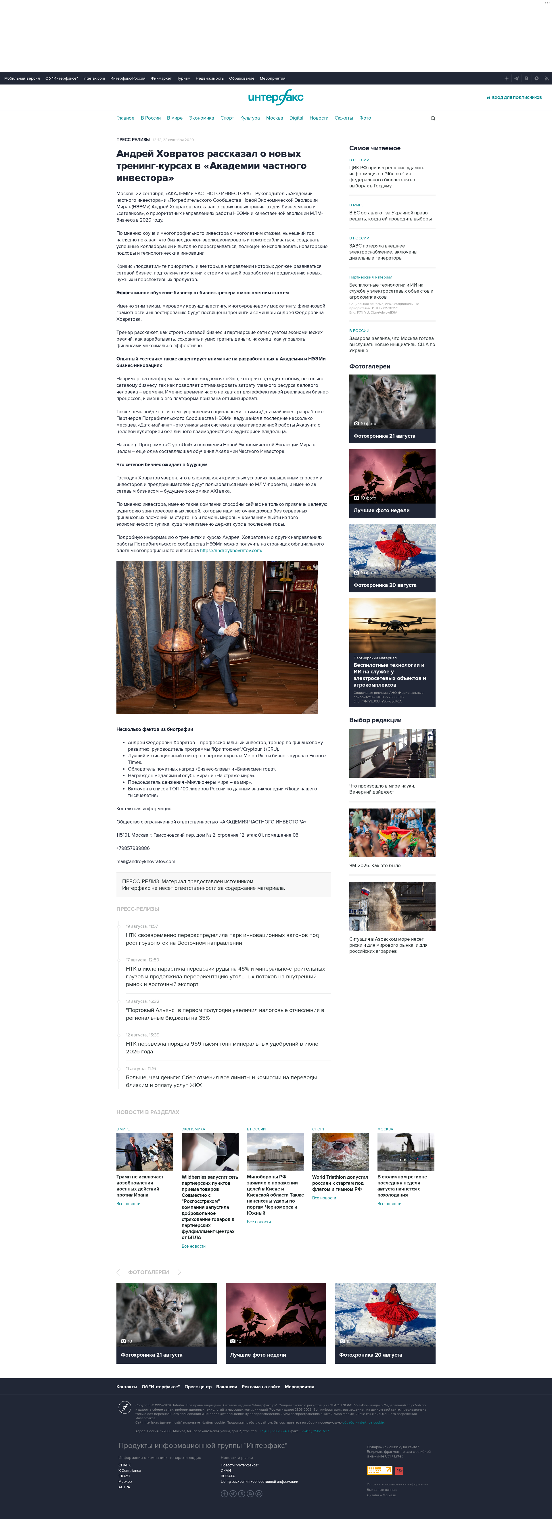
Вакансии (226, 1387)
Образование (241, 78)
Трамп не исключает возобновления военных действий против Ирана (139, 1186)
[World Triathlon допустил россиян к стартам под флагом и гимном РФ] (340, 1169)
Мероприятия (272, 78)
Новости (319, 118)
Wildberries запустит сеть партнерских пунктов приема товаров (210, 1207)
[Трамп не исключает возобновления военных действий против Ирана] (144, 1169)
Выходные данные (382, 1490)
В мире (175, 118)
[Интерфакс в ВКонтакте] (242, 1493)
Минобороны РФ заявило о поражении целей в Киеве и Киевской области (275, 1195)
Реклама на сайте (261, 1387)
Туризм (183, 78)
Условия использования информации (397, 1484)
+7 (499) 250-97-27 (314, 1431)
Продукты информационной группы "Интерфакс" (203, 1445)
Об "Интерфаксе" (61, 78)
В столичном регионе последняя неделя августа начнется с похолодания (402, 1186)
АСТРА (124, 1487)
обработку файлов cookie (363, 1422)
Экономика (201, 118)
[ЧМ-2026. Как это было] (392, 857)
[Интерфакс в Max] (259, 1493)
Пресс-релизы (133, 140)
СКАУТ (124, 1476)
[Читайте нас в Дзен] (224, 1493)
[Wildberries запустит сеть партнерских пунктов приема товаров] (210, 1169)
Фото (365, 118)
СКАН (226, 1470)
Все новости (128, 1203)
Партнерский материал (370, 277)
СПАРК (124, 1465)
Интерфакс (276, 97)
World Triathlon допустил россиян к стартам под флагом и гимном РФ (340, 1183)
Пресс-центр (198, 1387)
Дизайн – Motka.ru (381, 1495)
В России (151, 118)
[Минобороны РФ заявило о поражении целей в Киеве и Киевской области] (275, 1169)
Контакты (126, 1387)
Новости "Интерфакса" (239, 1465)
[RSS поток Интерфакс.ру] (250, 1493)
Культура (250, 118)
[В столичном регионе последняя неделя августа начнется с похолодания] (405, 1169)
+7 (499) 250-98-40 (274, 1431)
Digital (296, 118)
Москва (274, 118)
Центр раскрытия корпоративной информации (259, 1481)
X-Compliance (129, 1470)
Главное (125, 118)
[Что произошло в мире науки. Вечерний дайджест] (392, 778)
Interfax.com (94, 78)
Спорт (227, 118)
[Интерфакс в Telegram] (233, 1493)
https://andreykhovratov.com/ (231, 551)
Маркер (125, 1481)
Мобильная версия (22, 78)
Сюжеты (344, 118)
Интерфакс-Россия (127, 78)
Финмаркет (161, 78)
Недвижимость (210, 78)
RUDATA (228, 1476)
